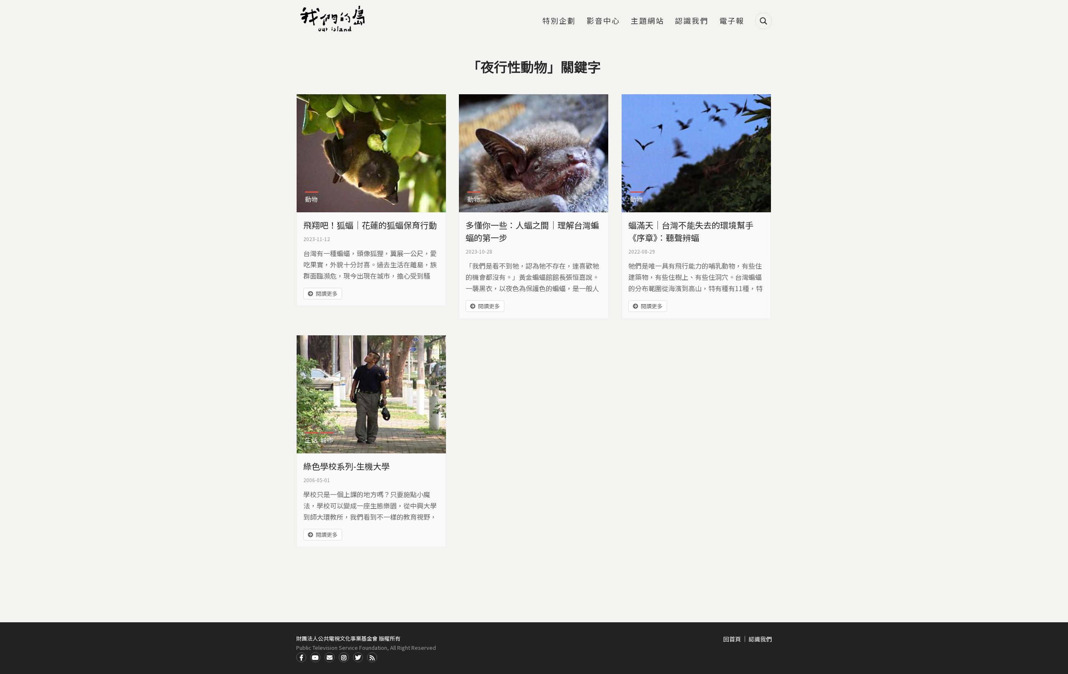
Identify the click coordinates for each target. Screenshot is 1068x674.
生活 (311, 439)
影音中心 (603, 21)
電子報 (731, 21)
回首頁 (732, 639)
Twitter (358, 657)
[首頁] (333, 19)
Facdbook (301, 657)
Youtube (315, 657)
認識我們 (691, 21)
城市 (327, 439)
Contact (330, 657)
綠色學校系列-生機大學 (346, 466)
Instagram (344, 657)
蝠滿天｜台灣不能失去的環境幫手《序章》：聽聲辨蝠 (690, 231)
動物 (311, 199)
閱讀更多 (327, 293)
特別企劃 (559, 21)
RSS (372, 657)
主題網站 (647, 21)
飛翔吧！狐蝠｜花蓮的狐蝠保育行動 (370, 225)
